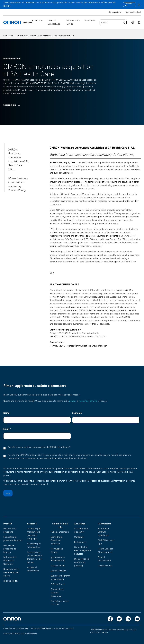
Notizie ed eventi (30, 36)
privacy (72, 401)
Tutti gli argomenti (60, 532)
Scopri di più (128, 4)
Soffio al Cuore (58, 584)
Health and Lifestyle (15, 36)
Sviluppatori (80, 542)
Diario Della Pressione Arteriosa (56, 540)
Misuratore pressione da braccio (9, 548)
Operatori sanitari (133, 12)
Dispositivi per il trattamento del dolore (11, 572)
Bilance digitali (10, 581)
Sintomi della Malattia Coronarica (57, 592)
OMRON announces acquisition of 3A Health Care (56, 36)
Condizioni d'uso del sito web (15, 629)
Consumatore (115, 12)
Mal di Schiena (58, 566)
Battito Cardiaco (58, 571)
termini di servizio (88, 401)
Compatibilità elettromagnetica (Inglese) (82, 550)
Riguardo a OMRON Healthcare (103, 532)
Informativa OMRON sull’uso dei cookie (20, 634)
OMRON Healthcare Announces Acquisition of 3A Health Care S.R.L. (18, 159)
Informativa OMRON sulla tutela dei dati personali (52, 629)
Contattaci (79, 537)
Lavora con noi (105, 566)
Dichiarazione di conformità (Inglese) (82, 562)
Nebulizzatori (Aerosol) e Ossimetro (9, 560)
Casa (5, 36)
